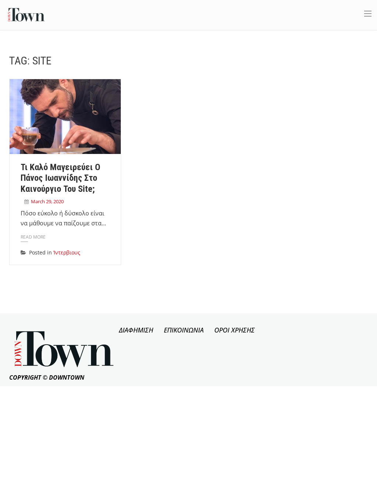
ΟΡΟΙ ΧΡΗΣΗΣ (234, 330)
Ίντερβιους (66, 252)
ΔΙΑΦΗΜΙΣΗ (136, 330)
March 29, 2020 (47, 201)
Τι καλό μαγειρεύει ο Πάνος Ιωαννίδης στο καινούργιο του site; (60, 178)
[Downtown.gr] (26, 14)
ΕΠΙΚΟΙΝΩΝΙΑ (184, 330)
